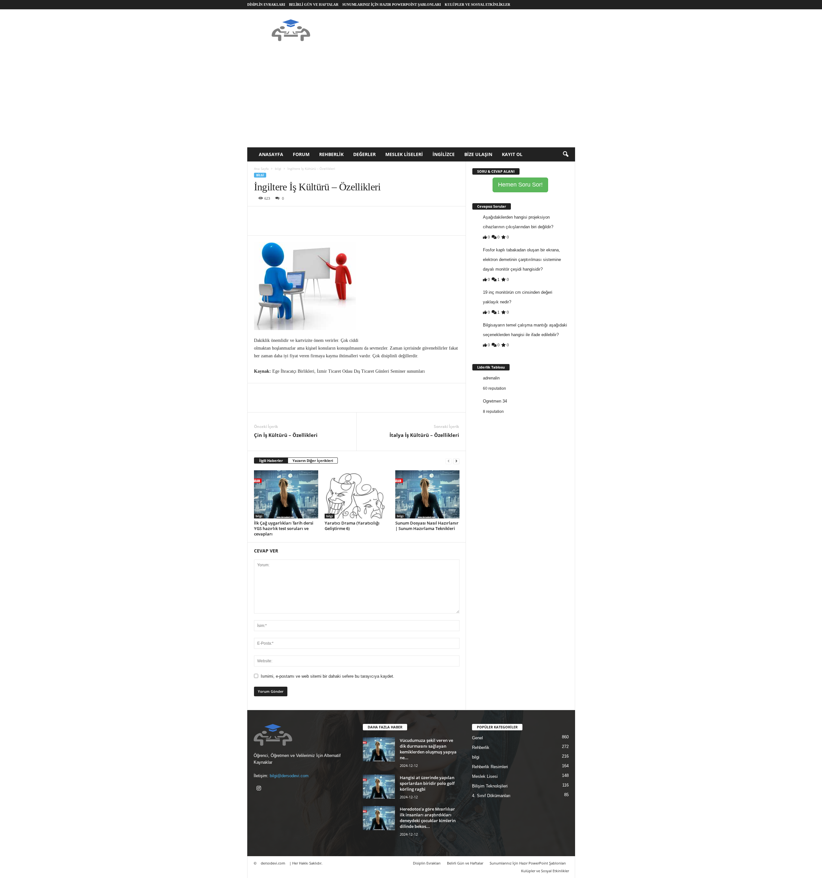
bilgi (278, 168)
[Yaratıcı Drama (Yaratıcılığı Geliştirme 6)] (357, 494)
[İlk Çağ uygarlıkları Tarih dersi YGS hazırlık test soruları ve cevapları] (286, 494)
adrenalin (491, 378)
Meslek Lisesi (485, 776)
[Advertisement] (411, 99)
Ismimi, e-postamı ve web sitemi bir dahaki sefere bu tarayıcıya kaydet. (327, 676)
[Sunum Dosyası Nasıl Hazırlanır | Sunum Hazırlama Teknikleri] (427, 494)
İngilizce (444, 154)
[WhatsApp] (304, 216)
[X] (275, 216)
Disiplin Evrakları (266, 4)
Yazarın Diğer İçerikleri (313, 460)
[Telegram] (334, 216)
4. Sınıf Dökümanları (491, 795)
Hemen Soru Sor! (520, 184)
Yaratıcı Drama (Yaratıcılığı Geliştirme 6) (352, 525)
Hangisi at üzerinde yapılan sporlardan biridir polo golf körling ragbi (427, 783)
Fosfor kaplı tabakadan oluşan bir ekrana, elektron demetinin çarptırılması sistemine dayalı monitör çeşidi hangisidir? (522, 260)
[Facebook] (260, 216)
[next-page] (456, 460)
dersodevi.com (273, 863)
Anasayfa (271, 154)
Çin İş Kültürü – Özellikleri (286, 435)
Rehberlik (331, 154)
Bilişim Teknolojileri (490, 786)
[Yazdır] (319, 216)
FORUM (301, 154)
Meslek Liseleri (404, 154)
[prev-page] (448, 460)
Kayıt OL (512, 154)
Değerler (364, 154)
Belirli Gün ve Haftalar (313, 4)
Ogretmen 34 (495, 401)
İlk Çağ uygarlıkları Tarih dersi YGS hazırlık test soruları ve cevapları (283, 528)
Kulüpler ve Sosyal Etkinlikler (477, 4)
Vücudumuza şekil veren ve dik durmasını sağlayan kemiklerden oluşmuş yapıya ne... (428, 749)
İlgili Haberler (271, 460)
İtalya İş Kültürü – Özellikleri (424, 435)
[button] (565, 154)
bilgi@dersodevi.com (289, 775)
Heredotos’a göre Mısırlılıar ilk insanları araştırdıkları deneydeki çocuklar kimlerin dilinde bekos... (428, 817)
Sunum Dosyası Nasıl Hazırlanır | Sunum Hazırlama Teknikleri (427, 525)
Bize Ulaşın (478, 154)
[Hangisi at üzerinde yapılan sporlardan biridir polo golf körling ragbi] (379, 787)
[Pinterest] (290, 216)
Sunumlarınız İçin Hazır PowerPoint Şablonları (391, 4)
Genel (477, 737)
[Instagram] (260, 789)
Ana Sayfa (261, 168)
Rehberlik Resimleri (490, 766)
